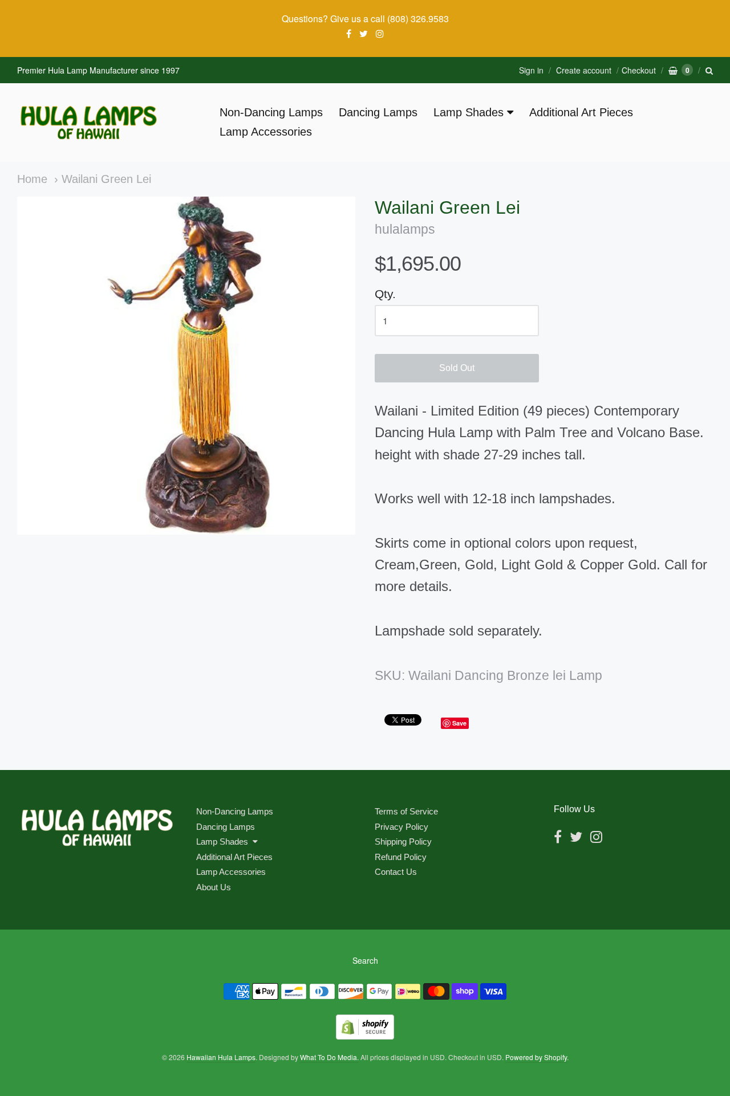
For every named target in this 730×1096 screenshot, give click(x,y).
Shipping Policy (403, 841)
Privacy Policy (401, 827)
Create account (583, 70)
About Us (213, 887)
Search (365, 960)
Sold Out (456, 368)
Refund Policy (401, 857)
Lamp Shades (468, 112)
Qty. (385, 293)
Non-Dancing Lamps (271, 112)
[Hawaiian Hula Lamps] (88, 122)
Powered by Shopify (536, 1057)
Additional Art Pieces (581, 112)
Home (32, 179)
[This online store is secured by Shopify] (365, 1035)
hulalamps (405, 229)
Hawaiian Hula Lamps (221, 1057)
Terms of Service (406, 811)
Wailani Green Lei (106, 179)
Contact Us (396, 872)
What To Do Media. (329, 1057)
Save (459, 723)
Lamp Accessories (266, 131)
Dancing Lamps (378, 112)
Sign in (531, 70)
